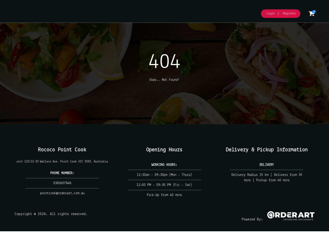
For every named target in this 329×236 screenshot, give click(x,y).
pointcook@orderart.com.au (62, 193)
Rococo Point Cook (62, 150)
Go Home (164, 91)
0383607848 (62, 183)
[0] (311, 15)
